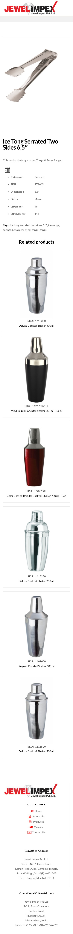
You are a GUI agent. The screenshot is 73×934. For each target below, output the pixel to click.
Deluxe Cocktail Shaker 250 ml (36, 581)
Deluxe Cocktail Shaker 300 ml (36, 325)
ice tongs (53, 225)
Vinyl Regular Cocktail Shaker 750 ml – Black (36, 410)
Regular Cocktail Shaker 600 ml (36, 666)
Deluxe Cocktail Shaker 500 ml (36, 751)
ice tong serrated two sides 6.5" (28, 225)
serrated (8, 229)
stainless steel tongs (26, 229)
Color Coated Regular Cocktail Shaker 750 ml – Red (36, 495)
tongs (43, 229)
